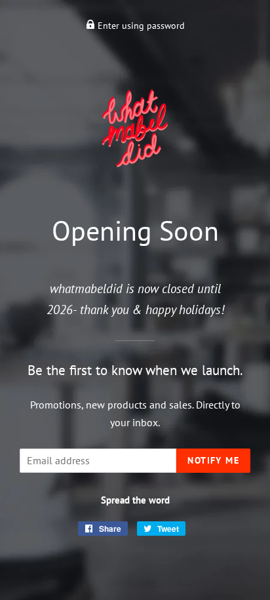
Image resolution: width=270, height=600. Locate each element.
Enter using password (140, 25)
